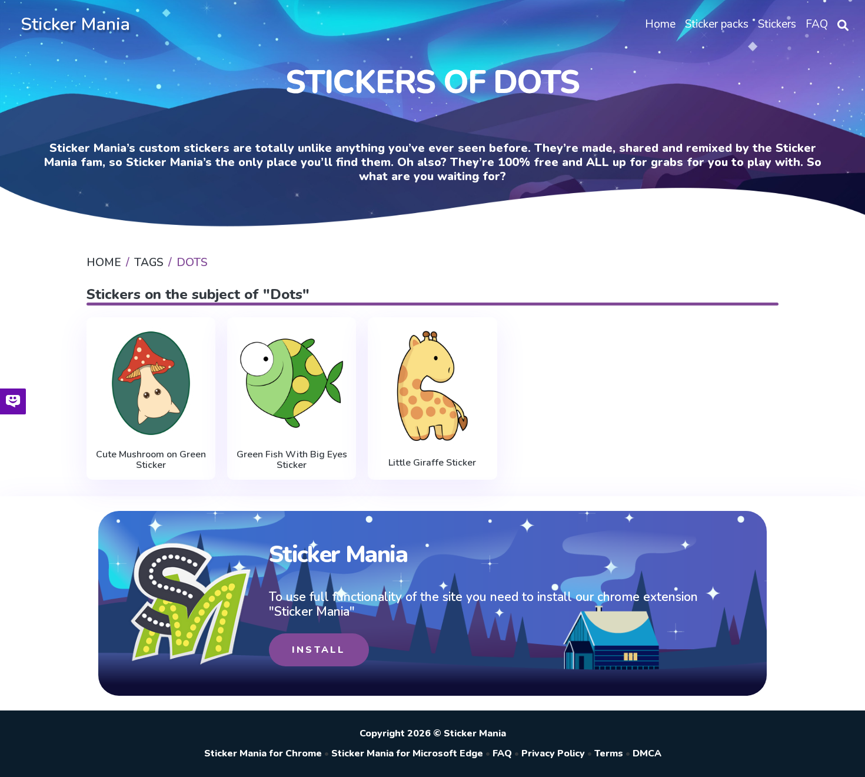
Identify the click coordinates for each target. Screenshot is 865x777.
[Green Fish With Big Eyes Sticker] (291, 383)
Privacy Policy (553, 753)
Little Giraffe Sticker (432, 462)
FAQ (502, 753)
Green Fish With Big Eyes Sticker (292, 460)
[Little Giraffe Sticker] (432, 386)
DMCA (647, 753)
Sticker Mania (75, 24)
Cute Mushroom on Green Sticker (151, 460)
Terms (608, 753)
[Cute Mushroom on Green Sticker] (151, 383)
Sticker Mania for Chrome (263, 753)
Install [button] (318, 649)
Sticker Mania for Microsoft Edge (407, 753)
